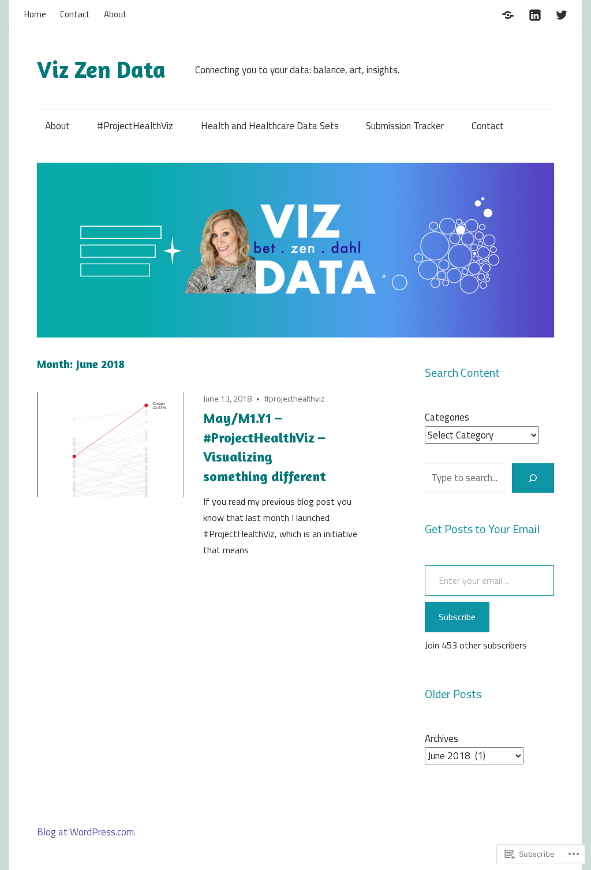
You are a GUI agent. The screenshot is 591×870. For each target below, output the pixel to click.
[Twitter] (561, 13)
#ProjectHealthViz (135, 125)
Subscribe (457, 617)
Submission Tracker (405, 125)
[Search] (533, 478)
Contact (75, 14)
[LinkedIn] (535, 13)
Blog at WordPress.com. (86, 831)
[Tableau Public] (508, 13)
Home (35, 14)
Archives (441, 738)
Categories (447, 417)
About (115, 14)
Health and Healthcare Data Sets (270, 125)
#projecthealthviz (294, 398)
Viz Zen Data (101, 69)
